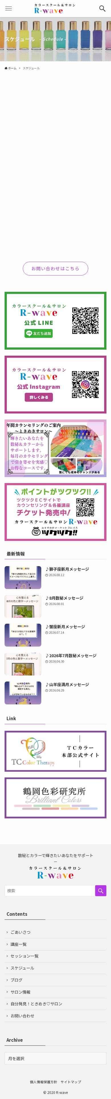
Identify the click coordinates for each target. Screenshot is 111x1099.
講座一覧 (18, 944)
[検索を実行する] (100, 890)
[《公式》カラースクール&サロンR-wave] (55, 8)
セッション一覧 (24, 956)
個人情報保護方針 (43, 1081)
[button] (102, 8)
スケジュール (22, 968)
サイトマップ (71, 1081)
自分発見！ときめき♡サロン (36, 1004)
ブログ (16, 980)
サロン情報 (20, 992)
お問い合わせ (22, 1016)
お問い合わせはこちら (55, 268)
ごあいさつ (20, 932)
